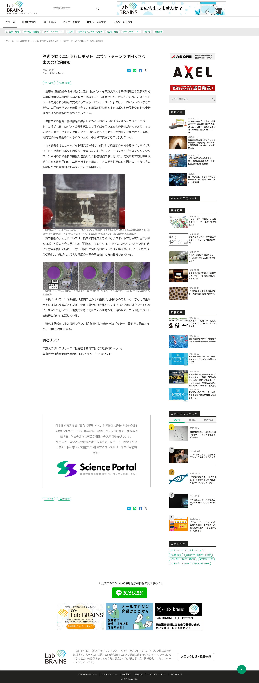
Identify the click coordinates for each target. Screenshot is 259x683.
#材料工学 (49, 83)
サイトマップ (176, 675)
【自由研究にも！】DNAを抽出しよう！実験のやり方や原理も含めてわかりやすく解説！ (203, 480)
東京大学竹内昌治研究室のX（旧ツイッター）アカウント (77, 353)
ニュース (10, 22)
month (208, 419)
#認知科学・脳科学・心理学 (90, 32)
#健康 (186, 564)
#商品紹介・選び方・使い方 (183, 559)
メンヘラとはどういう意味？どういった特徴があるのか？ (202, 456)
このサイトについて (156, 675)
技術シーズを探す (96, 22)
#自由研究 (175, 564)
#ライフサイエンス (131, 32)
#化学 (173, 550)
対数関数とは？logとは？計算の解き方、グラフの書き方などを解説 (203, 435)
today (177, 419)
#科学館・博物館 (31, 32)
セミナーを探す (71, 22)
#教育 (70, 32)
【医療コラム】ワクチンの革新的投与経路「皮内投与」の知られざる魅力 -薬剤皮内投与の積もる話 (203, 526)
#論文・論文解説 (201, 564)
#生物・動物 (112, 32)
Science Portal (57, 73)
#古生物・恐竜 (12, 32)
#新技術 (158, 32)
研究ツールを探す (122, 22)
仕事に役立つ (29, 22)
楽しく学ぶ (50, 22)
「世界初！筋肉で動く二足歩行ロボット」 (98, 348)
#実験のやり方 (206, 559)
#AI (182, 550)
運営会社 (139, 675)
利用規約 (126, 675)
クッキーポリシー (109, 675)
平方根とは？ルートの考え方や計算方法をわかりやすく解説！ (202, 502)
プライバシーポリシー (87, 675)
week (192, 419)
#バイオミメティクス (53, 32)
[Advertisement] (96, 386)
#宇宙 (147, 32)
